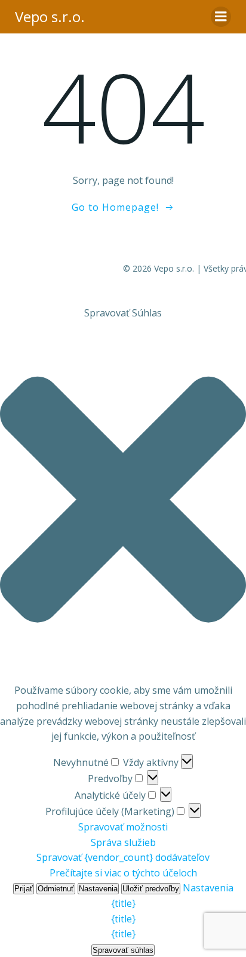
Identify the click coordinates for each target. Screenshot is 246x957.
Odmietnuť (56, 888)
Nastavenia (98, 888)
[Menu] (221, 17)
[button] (123, 502)
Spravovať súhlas (123, 950)
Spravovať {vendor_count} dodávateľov (123, 857)
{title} (123, 903)
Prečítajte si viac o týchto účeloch (123, 872)
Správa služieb (123, 842)
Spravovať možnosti (123, 826)
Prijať (23, 888)
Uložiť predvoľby (150, 888)
